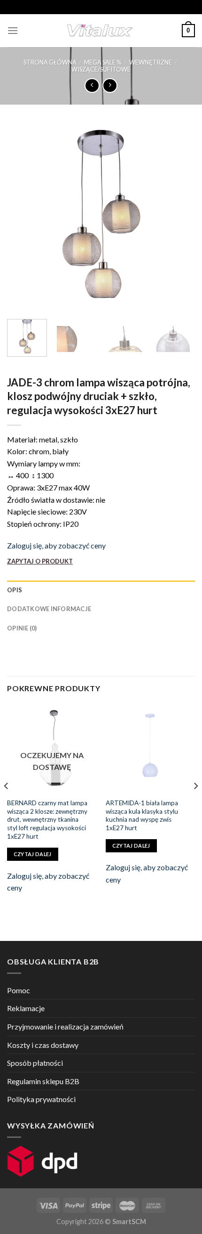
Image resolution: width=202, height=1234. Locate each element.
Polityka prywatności (41, 1099)
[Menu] (12, 30)
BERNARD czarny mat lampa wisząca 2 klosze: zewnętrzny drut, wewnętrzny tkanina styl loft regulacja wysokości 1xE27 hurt (47, 819)
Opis (14, 590)
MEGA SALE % (102, 62)
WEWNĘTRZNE (150, 62)
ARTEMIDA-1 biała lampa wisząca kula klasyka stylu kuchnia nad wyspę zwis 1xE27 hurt (142, 815)
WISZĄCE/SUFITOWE (101, 69)
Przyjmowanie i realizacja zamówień (65, 1026)
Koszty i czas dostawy (42, 1044)
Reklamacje (26, 1008)
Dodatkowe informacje (49, 609)
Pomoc (18, 990)
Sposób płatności (35, 1062)
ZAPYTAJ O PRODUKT (40, 561)
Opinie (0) (22, 628)
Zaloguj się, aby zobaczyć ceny (56, 545)
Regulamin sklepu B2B (43, 1081)
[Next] (179, 218)
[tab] (101, 589)
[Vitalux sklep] (100, 30)
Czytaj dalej (33, 854)
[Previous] (22, 218)
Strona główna (50, 62)
